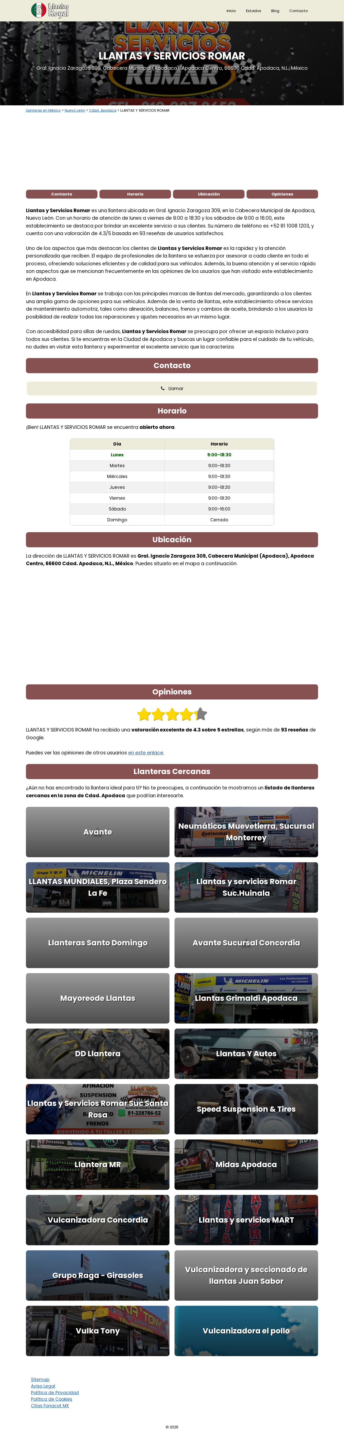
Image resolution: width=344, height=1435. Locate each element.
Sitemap (40, 1380)
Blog (275, 10)
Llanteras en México (43, 110)
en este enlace (145, 752)
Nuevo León (75, 110)
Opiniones (282, 194)
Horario (135, 194)
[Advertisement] (172, 151)
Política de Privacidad (55, 1393)
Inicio (231, 10)
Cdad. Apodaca (102, 110)
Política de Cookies (51, 1399)
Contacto (298, 10)
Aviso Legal (43, 1386)
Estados (253, 10)
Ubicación (209, 194)
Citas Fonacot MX (50, 1406)
